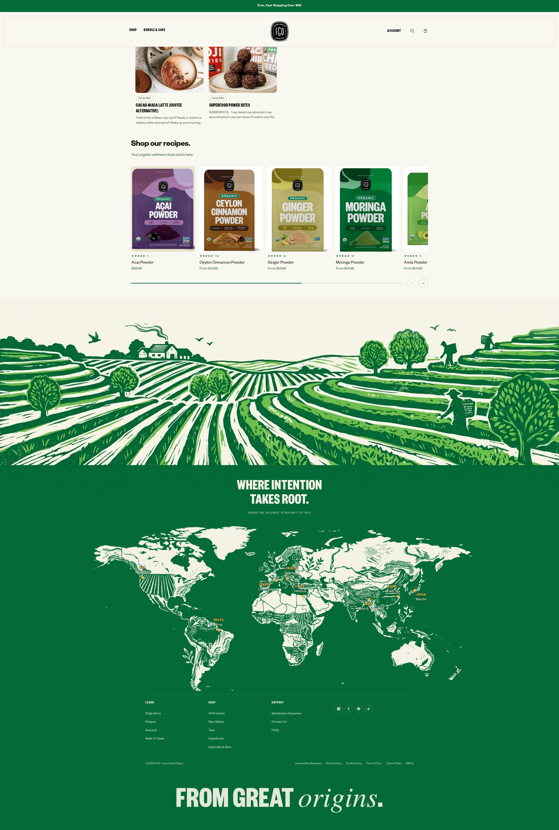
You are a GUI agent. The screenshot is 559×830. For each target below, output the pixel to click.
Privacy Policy (334, 763)
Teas (212, 731)
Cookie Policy (354, 763)
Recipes (150, 722)
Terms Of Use (373, 763)
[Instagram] (339, 709)
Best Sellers (216, 722)
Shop (133, 31)
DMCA (410, 763)
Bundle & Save (154, 31)
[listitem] (169, 84)
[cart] (425, 30)
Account (394, 31)
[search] (412, 30)
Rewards (151, 731)
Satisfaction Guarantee (286, 714)
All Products (217, 714)
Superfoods (216, 739)
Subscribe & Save (220, 747)
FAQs (275, 731)
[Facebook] (349, 709)
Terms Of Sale (394, 763)
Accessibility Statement (308, 763)
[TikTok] (369, 709)
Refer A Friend (154, 739)
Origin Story (153, 714)
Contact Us (279, 722)
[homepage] (279, 31)
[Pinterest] (359, 709)
